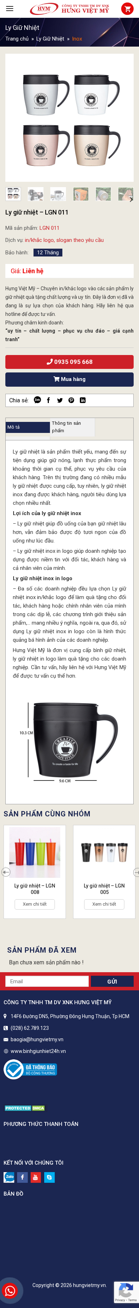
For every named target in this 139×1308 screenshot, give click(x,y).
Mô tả (13, 427)
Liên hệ (32, 271)
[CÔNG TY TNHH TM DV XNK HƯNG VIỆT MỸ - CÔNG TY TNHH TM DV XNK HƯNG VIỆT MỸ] (69, 9)
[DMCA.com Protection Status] (25, 1107)
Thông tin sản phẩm (66, 426)
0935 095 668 (73, 361)
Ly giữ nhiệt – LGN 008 (34, 889)
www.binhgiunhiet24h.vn (38, 1051)
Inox (77, 39)
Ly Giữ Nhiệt (22, 27)
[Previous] (16, 118)
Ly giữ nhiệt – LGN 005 (104, 889)
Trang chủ (17, 39)
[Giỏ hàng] (127, 8)
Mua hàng (73, 379)
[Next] (122, 118)
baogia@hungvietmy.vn (37, 1039)
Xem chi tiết (35, 904)
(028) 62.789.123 (30, 1028)
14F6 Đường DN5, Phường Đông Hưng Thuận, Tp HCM (70, 1016)
